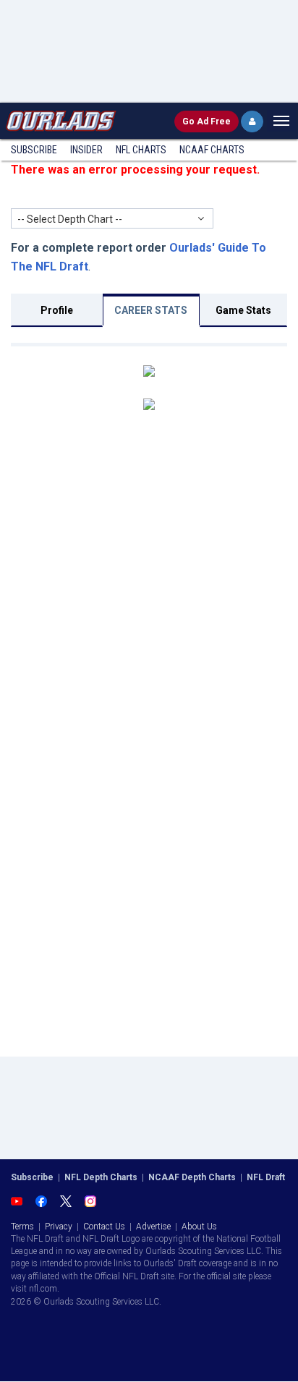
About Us (199, 1226)
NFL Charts (141, 149)
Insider (86, 149)
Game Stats (243, 310)
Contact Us (104, 1226)
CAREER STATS (150, 310)
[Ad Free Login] (252, 121)
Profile (57, 310)
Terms (22, 1226)
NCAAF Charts (211, 149)
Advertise (153, 1226)
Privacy (58, 1226)
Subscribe (34, 149)
